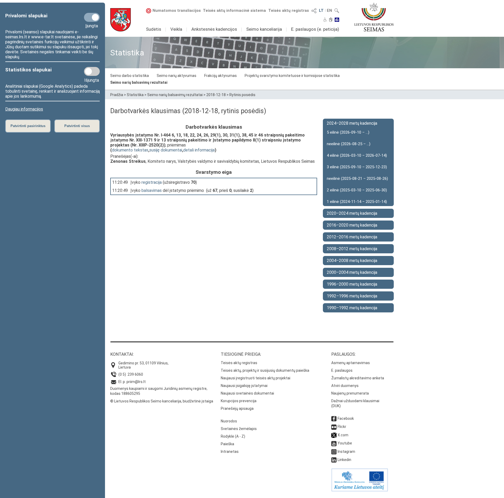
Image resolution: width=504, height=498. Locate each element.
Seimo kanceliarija (264, 29)
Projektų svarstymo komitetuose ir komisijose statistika (292, 76)
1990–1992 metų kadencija (352, 307)
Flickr (342, 426)
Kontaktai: (122, 354)
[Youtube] (334, 443)
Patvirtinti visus (77, 126)
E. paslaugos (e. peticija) (315, 29)
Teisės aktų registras (288, 10)
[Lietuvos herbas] (120, 20)
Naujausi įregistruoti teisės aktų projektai (255, 378)
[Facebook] (334, 418)
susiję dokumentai (165, 150)
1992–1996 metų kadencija (352, 295)
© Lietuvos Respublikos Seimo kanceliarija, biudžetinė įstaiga (161, 401)
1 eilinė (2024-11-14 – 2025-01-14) (357, 201)
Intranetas (230, 451)
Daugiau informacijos (24, 109)
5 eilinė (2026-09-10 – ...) (348, 132)
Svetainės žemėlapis (239, 429)
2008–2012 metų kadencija (352, 248)
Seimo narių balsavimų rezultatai (138, 82)
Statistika (135, 95)
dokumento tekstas (130, 150)
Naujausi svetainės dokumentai (247, 393)
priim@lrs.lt (136, 382)
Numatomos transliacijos (177, 10)
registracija (151, 182)
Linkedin (344, 460)
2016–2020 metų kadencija (352, 225)
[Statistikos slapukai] (92, 71)
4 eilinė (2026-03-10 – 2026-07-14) (357, 155)
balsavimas (151, 190)
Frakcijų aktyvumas (220, 76)
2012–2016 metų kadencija (352, 236)
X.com (343, 435)
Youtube (345, 443)
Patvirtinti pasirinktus (27, 126)
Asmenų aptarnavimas (350, 363)
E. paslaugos (342, 370)
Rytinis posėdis (242, 95)
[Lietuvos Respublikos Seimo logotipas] (374, 17)
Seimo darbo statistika (129, 76)
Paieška (227, 444)
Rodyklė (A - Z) (233, 436)
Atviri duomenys (345, 386)
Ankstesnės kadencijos (214, 29)
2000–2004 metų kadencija (352, 272)
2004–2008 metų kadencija (352, 260)
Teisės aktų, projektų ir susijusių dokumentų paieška (265, 370)
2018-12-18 (216, 95)
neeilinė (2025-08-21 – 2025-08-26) (357, 178)
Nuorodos (229, 421)
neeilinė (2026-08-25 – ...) (348, 143)
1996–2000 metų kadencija (352, 284)
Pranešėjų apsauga (237, 408)
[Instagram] (334, 451)
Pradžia (116, 95)
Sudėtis (153, 29)
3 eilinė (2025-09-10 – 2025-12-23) (357, 167)
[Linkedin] (334, 460)
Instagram (346, 451)
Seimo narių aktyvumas (176, 76)
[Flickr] (334, 426)
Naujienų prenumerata (350, 393)
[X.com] (334, 435)
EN (329, 10)
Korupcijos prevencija (238, 401)
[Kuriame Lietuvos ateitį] (359, 490)
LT (321, 10)
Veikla (176, 29)
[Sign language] (331, 20)
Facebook (346, 418)
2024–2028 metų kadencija (352, 123)
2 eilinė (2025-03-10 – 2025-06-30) (357, 190)
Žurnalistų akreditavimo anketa (357, 378)
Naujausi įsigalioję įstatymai (244, 386)
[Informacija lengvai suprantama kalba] (337, 20)
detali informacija (199, 150)
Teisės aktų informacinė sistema (234, 10)
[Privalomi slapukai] (92, 17)
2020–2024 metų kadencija (352, 213)
